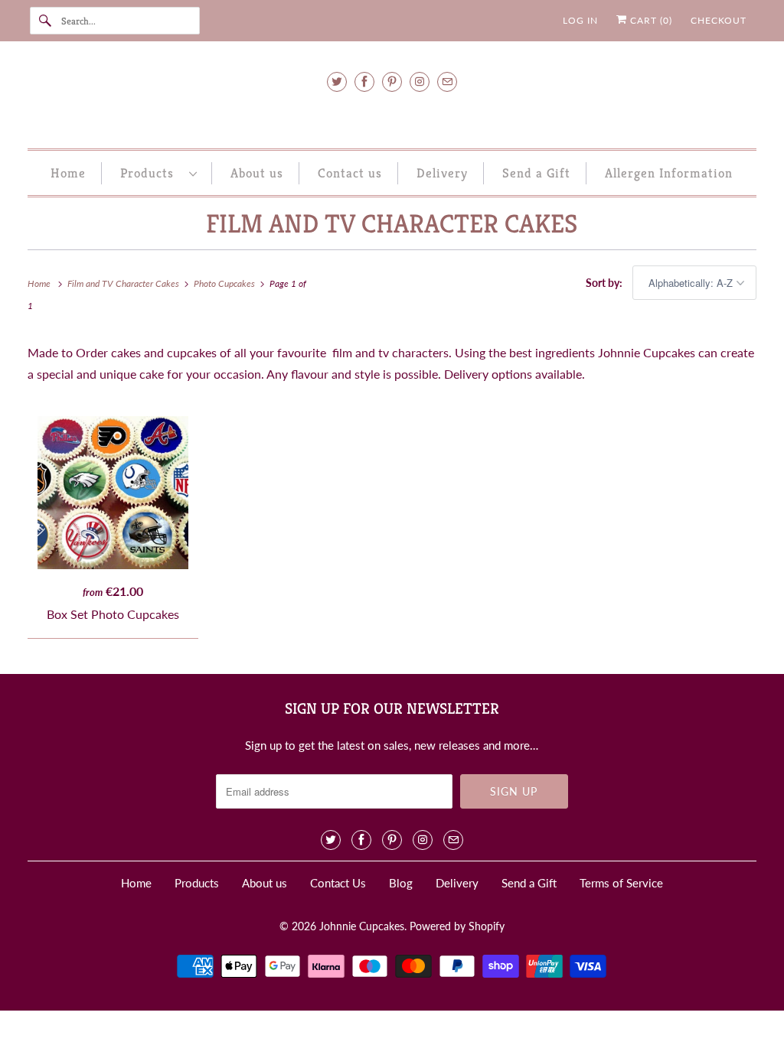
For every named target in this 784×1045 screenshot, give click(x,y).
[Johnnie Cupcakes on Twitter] (337, 81)
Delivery (442, 172)
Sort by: (605, 282)
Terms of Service (621, 883)
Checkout (718, 20)
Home (68, 172)
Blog (401, 883)
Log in (580, 20)
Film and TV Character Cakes (391, 223)
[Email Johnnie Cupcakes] (447, 81)
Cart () (649, 20)
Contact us (350, 172)
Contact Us (338, 883)
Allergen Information (669, 172)
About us (256, 172)
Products (150, 172)
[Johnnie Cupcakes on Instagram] (420, 81)
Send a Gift (536, 172)
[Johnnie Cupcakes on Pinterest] (392, 81)
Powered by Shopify (457, 926)
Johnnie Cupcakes (361, 926)
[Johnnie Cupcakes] (392, 116)
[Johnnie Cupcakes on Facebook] (364, 81)
